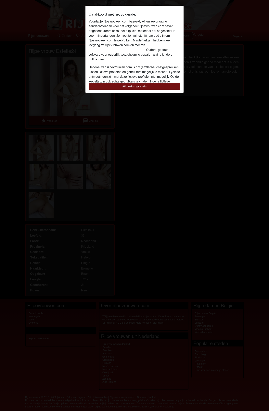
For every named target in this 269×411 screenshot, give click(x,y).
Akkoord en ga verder (134, 86)
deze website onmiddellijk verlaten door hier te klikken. (126, 47)
